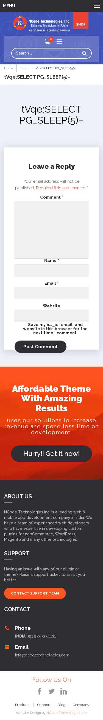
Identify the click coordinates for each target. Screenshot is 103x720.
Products (22, 705)
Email (51, 283)
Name (51, 261)
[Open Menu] (59, 42)
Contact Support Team (35, 593)
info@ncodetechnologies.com (42, 655)
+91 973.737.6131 (42, 636)
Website (51, 306)
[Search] (85, 53)
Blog (61, 705)
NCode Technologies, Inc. (66, 713)
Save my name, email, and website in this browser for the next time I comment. (55, 328)
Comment (51, 197)
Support (44, 705)
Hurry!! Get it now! (51, 454)
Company (81, 705)
